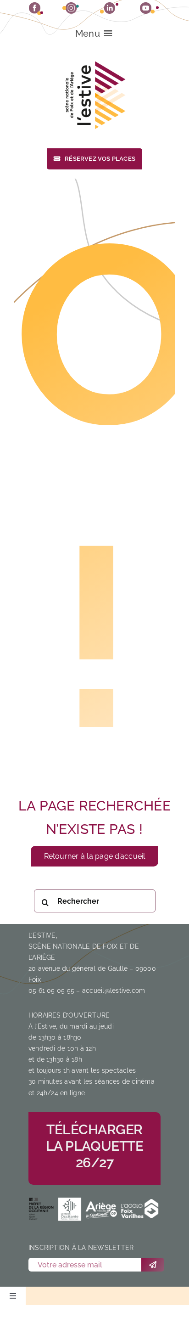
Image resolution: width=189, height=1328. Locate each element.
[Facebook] (36, 8)
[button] (87, 33)
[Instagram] (70, 8)
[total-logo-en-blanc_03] (101, 1207)
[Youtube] (149, 8)
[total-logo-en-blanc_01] (42, 1208)
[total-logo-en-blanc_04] (140, 1209)
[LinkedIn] (109, 8)
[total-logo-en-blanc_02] (70, 1208)
